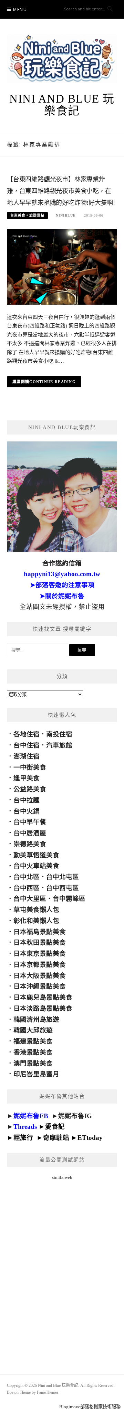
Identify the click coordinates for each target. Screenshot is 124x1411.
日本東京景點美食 (39, 953)
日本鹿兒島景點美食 (42, 997)
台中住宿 (26, 745)
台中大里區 (29, 898)
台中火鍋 (26, 811)
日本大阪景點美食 (39, 975)
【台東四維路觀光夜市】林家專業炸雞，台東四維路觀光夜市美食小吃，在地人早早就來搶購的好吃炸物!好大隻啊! (61, 191)
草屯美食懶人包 (36, 909)
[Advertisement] (62, 1269)
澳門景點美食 (33, 1063)
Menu (20, 9)
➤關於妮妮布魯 (62, 596)
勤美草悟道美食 (36, 855)
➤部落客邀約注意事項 (62, 585)
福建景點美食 (33, 1041)
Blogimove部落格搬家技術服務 (90, 1406)
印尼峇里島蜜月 (36, 1074)
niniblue (66, 215)
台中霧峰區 (69, 898)
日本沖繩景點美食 (39, 986)
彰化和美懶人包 (36, 920)
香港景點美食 (33, 1052)
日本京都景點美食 (39, 964)
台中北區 (26, 876)
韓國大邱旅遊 (33, 1030)
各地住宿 (26, 734)
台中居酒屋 (29, 833)
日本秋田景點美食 (39, 942)
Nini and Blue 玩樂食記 (62, 105)
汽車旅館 (59, 745)
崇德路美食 (29, 844)
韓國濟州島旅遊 (36, 1019)
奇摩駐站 (56, 1137)
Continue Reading (52, 382)
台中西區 (26, 888)
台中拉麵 (26, 800)
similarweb (62, 1177)
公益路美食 (29, 789)
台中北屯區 (62, 876)
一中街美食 (29, 767)
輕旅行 (23, 1137)
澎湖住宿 (26, 756)
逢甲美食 (26, 778)
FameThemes (48, 1392)
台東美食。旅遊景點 (27, 215)
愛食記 (55, 1126)
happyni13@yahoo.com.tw (62, 574)
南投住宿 (59, 734)
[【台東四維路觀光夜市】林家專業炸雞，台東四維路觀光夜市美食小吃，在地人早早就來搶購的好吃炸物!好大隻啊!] (62, 266)
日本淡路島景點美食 (42, 1008)
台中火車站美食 (36, 865)
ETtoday (90, 1137)
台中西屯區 (62, 888)
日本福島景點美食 (39, 931)
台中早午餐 (29, 822)
